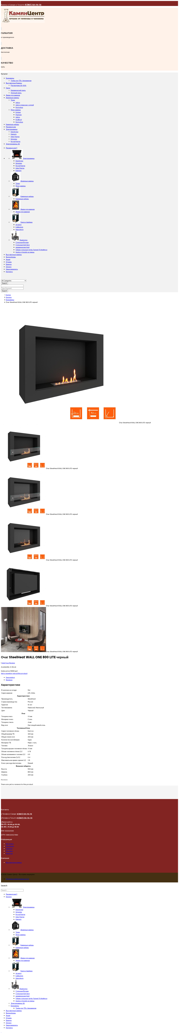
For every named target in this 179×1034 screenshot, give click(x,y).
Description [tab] (10, 677)
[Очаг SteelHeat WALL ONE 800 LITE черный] (60, 422)
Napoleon (20, 229)
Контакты (9, 272)
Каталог (9, 297)
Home (8, 295)
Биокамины (10, 300)
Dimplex (19, 163)
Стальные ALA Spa (23, 245)
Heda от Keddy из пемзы (25, 252)
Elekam (18, 170)
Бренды (9, 264)
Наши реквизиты (12, 269)
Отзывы (9, 262)
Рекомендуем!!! (11, 148)
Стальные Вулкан (22, 242)
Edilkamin (19, 227)
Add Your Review (8, 663)
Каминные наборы (22, 199)
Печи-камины (21, 186)
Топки (18, 183)
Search (4, 283)
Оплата (8, 267)
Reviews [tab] (9, 680)
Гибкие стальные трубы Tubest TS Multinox (31, 250)
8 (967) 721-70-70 (33, 5)
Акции (8, 259)
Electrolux (19, 161)
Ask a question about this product (14, 673)
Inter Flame (20, 168)
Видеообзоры (11, 257)
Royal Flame (20, 166)
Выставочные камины (14, 254)
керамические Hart (22, 247)
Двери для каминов (23, 212)
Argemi (18, 225)
